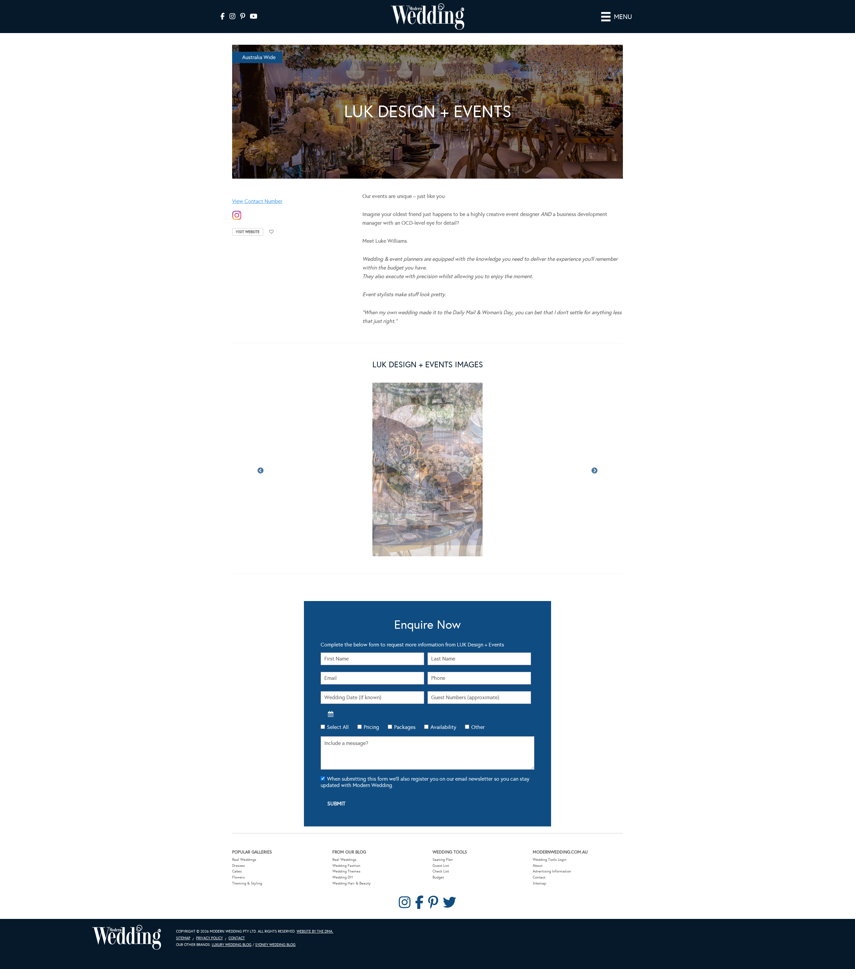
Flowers (238, 877)
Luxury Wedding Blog (231, 945)
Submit (336, 803)
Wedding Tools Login (549, 859)
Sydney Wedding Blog (275, 945)
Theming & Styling (247, 883)
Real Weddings (244, 859)
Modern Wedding (126, 937)
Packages (404, 727)
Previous (260, 470)
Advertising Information (552, 871)
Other (478, 727)
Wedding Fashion (346, 865)
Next (594, 470)
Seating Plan (443, 859)
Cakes (237, 871)
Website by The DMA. (315, 931)
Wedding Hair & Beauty (351, 883)
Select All (338, 727)
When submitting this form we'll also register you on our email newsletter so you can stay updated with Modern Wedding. (425, 782)
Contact (539, 877)
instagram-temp (236, 215)
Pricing (371, 727)
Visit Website (248, 232)
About (537, 865)
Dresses (238, 865)
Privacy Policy (209, 938)
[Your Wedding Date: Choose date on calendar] (331, 714)
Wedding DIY (342, 877)
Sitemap (539, 883)
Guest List (441, 865)
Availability (443, 727)
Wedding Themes (346, 871)
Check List (441, 871)
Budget (438, 877)
